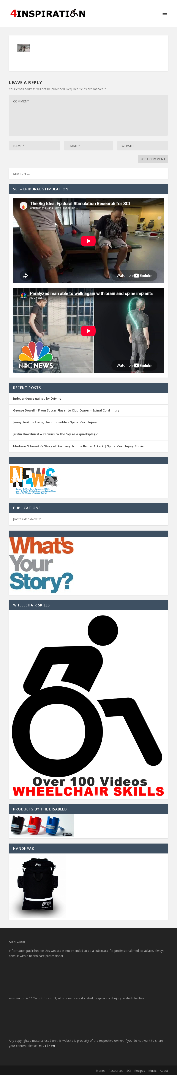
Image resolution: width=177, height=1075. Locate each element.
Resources (116, 1071)
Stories (100, 1071)
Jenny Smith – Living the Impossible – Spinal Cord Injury (55, 422)
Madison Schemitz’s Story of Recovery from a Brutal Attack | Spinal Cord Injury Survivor (80, 446)
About (164, 1071)
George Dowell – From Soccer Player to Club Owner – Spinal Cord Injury (66, 410)
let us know (46, 1046)
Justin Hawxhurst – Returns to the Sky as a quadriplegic (55, 434)
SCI (128, 1071)
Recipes (139, 1071)
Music (152, 1071)
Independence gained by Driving (37, 398)
